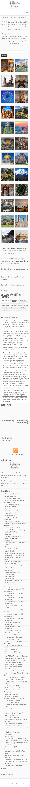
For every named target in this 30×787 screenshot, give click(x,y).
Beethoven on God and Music (15, 521)
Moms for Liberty (10, 669)
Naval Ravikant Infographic (14, 566)
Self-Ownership (24, 310)
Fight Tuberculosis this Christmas (16, 740)
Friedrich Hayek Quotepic (13, 637)
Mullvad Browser (10, 507)
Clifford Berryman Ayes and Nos (16, 681)
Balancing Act (9, 578)
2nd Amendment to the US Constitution (13, 623)
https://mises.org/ (12, 317)
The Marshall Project (12, 639)
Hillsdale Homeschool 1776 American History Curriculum (14, 697)
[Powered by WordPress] (23, 782)
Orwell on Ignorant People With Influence (15, 524)
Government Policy (5, 307)
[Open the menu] (27, 12)
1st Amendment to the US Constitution (13, 627)
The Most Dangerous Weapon (15, 677)
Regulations (17, 310)
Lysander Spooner (20, 396)
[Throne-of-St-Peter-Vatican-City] (21, 96)
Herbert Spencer (8, 396)
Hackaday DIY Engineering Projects (13, 558)
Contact (10, 277)
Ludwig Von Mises (21, 307)
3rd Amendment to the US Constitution (13, 619)
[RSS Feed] (15, 450)
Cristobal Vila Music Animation (15, 662)
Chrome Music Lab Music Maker (16, 738)
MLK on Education (11, 583)
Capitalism (22, 303)
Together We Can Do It (13, 631)
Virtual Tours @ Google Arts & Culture (15, 653)
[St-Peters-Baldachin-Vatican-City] (7, 190)
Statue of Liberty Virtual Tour (15, 713)
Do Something (10, 576)
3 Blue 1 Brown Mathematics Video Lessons (14, 569)
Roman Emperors (10, 564)
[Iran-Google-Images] (21, 128)
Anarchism (24, 300)
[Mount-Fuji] (21, 174)
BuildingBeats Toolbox (12, 528)
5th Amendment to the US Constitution (13, 611)
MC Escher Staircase (12, 717)
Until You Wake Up (11, 694)
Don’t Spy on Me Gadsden (14, 715)
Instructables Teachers (12, 572)
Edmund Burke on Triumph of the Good (16, 674)
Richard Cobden (19, 394)
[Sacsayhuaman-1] (7, 221)
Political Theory (10, 310)
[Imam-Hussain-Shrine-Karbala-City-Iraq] (7, 65)
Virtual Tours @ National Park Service (15, 748)
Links (14, 300)
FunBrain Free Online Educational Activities (16, 729)
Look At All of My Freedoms (14, 555)
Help (8, 269)
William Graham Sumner (10, 398)
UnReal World (9, 534)
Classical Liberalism (5, 305)
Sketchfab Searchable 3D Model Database (15, 720)
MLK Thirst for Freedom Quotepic (16, 656)
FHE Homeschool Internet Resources (13, 691)
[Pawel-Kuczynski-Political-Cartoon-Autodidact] (7, 96)
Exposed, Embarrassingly (13, 536)
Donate (3, 285)
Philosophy (4, 310)
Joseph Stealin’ (10, 551)
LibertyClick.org (13, 783)
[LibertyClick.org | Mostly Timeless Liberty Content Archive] (15, 5)
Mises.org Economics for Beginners (13, 518)
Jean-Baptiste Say (20, 392)
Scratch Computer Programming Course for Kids (15, 762)
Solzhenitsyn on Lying (12, 504)
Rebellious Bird (10, 515)
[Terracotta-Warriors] (21, 143)
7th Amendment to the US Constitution (13, 602)
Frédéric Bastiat (7, 394)
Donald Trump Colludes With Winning (14, 756)
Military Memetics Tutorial (14, 664)
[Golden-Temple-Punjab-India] (21, 236)
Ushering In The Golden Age (14, 494)
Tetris (7, 683)
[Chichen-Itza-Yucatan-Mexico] (21, 159)
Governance (25, 305)
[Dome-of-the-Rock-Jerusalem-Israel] (7, 205)
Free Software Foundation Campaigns (13, 586)
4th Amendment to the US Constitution (13, 615)
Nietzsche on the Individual (14, 726)
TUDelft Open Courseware (14, 766)
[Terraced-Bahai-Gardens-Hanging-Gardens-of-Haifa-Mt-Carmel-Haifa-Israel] (7, 128)
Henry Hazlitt (12, 358)
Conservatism (13, 305)
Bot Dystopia (9, 736)
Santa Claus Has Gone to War (15, 658)
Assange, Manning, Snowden (15, 660)
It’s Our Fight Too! (11, 532)
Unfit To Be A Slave (11, 538)
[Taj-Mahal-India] (21, 65)
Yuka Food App (10, 574)
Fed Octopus (9, 734)
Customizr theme (19, 785)
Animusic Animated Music (13, 645)
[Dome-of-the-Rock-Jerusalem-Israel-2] (7, 158)
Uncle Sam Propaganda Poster (15, 688)
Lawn (6, 647)
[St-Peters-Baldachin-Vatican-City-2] (21, 81)
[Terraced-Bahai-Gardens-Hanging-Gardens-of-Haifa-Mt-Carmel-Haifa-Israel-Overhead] (7, 174)
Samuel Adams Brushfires (13, 723)
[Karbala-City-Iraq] (7, 143)
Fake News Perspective (12, 732)
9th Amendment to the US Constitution (13, 594)
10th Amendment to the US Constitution (14, 590)
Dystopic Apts (9, 540)
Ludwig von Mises (16, 344)
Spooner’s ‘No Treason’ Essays (15, 530)
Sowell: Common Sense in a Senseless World (14, 501)
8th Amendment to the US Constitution (13, 598)
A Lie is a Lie (9, 709)
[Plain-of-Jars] (7, 81)
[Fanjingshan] (21, 205)
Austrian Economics (15, 303)
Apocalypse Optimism (12, 686)
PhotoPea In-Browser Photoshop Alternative (16, 642)
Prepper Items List (11, 513)
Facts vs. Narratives (11, 650)
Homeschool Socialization (13, 580)
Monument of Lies (11, 509)
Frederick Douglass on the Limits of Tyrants (15, 744)
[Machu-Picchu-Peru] (21, 112)
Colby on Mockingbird (12, 498)
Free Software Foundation (14, 679)
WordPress (8, 547)
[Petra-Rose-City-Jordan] (7, 112)
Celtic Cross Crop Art (12, 511)
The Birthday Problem (12, 549)
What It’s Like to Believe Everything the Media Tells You (14, 634)
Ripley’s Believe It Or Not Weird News (15, 752)
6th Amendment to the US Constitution (13, 607)
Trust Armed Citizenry (12, 700)
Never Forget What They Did (15, 553)
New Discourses (10, 496)
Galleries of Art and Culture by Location (15, 706)
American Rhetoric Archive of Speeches (14, 543)
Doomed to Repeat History (14, 561)
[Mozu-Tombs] (21, 190)
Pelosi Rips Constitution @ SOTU (16, 759)
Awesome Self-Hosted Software (16, 671)
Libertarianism (13, 307)
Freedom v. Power (11, 711)
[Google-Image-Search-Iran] (21, 221)
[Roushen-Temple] (7, 236)
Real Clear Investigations (13, 667)
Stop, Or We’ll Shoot (12, 702)
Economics (19, 305)
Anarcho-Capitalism (5, 303)
